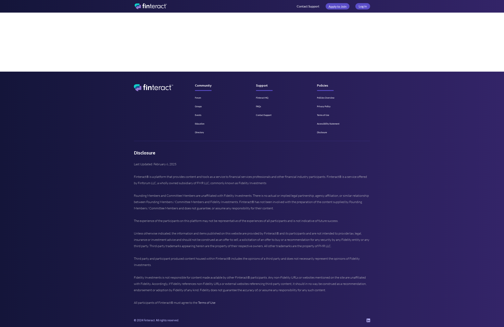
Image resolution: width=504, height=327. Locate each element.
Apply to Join (337, 6)
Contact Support (308, 6)
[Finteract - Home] (150, 6)
